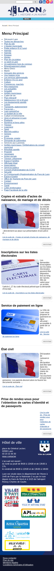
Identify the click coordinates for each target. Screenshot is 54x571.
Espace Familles (11, 161)
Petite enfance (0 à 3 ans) (15, 48)
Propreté (8, 152)
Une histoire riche (12, 75)
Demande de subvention (15, 141)
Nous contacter (9, 558)
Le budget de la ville (13, 114)
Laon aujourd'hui (11, 111)
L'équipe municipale (13, 46)
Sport (6, 129)
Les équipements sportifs (15, 102)
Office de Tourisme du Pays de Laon (20, 179)
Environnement (11, 183)
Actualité (8, 91)
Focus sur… (9, 109)
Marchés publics (11, 132)
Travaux (7, 125)
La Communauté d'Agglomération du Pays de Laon (27, 174)
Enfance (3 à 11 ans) (13, 80)
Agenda (7, 51)
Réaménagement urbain (15, 66)
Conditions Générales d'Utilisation (18, 565)
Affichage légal (10, 163)
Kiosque (8, 55)
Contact (7, 181)
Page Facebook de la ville (15, 190)
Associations (10, 165)
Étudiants (8, 120)
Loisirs (7, 105)
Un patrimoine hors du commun (18, 64)
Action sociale (10, 156)
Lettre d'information (12, 188)
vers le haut (47, 244)
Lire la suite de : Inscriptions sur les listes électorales (23, 293)
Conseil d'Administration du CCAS (19, 170)
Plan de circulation (12, 60)
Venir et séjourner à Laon (15, 118)
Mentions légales (10, 562)
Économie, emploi (12, 138)
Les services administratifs (16, 78)
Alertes (7, 57)
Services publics (11, 168)
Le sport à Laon (11, 62)
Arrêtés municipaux (12, 93)
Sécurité (8, 172)
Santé (6, 186)
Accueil (4, 26)
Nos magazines (11, 87)
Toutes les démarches (14, 42)
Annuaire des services (14, 73)
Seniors (7, 134)
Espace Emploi (11, 177)
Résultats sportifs (11, 150)
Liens (6, 136)
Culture (7, 82)
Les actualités (10, 89)
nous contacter (9, 456)
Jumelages (9, 154)
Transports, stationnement (15, 107)
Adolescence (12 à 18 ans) (16, 100)
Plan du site (9, 44)
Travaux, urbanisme (13, 159)
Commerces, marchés (14, 84)
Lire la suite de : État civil (12, 386)
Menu (27, 19)
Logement (8, 127)
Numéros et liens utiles (14, 123)
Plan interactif (10, 98)
